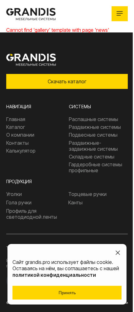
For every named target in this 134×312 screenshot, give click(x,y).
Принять (67, 292)
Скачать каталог (67, 81)
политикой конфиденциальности (54, 275)
